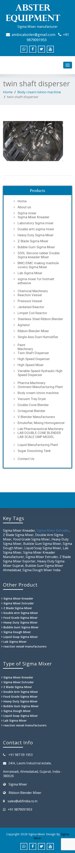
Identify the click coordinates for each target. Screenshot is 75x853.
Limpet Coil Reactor (32, 313)
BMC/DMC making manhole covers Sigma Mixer (38, 265)
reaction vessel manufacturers (24, 646)
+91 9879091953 (20, 809)
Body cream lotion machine (39, 92)
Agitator (24, 325)
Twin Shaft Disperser (33, 353)
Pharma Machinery (31, 383)
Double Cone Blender (33, 405)
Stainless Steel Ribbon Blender (40, 319)
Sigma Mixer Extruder (53, 530)
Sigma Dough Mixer (17, 632)
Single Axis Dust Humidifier (38, 337)
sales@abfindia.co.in (22, 801)
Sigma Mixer (18, 784)
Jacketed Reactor (31, 307)
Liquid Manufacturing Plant (38, 445)
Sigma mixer (27, 213)
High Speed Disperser (34, 359)
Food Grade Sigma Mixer (20, 618)
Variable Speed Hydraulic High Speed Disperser (40, 373)
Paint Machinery (25, 347)
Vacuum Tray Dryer (32, 399)
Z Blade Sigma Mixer (33, 241)
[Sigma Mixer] (37, 13)
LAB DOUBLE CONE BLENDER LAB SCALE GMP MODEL (39, 435)
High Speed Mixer (31, 365)
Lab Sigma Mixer (30, 273)
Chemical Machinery (33, 291)
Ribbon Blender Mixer (33, 331)
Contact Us (26, 459)
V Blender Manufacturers (36, 417)
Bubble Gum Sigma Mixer (36, 247)
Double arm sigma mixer (36, 229)
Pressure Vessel (30, 301)
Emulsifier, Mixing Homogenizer (41, 423)
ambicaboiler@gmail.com (33, 34)
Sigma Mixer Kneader (33, 217)
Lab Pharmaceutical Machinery (40, 429)
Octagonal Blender (31, 411)
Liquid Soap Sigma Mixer (20, 637)
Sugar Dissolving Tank (34, 451)
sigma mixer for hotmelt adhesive (36, 281)
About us (24, 207)
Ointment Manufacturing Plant (40, 387)
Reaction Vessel (30, 295)
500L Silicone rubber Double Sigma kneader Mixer (39, 255)
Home (8, 92)
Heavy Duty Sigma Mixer (36, 235)
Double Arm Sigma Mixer (20, 613)
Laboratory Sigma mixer (36, 223)
